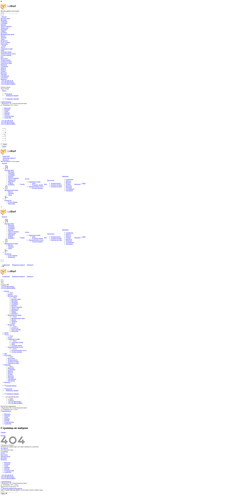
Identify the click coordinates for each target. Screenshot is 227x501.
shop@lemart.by (6, 102)
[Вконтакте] (5, 128)
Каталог (10, 294)
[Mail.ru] (5, 141)
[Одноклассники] (5, 133)
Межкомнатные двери (18, 318)
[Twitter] (4, 134)
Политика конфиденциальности (12, 488)
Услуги (10, 337)
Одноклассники (9, 116)
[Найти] (2, 15)
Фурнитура (14, 328)
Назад (11, 292)
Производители (5, 456)
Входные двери (16, 299)
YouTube (6, 114)
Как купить (11, 358)
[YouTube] (5, 138)
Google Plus (7, 117)
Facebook (7, 109)
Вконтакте (7, 108)
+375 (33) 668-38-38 (8, 84)
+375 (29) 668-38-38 (7, 81)
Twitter (6, 111)
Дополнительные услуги (18, 350)
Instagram (7, 113)
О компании (4, 451)
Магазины (4, 458)
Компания (11, 368)
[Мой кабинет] (1, 263)
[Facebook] (5, 130)
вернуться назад (8, 450)
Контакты (4, 459)
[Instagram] (5, 136)
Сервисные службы (17, 342)
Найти (3, 493)
